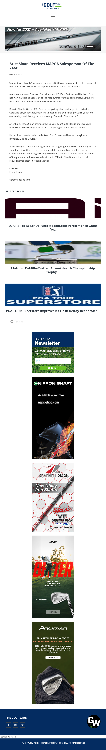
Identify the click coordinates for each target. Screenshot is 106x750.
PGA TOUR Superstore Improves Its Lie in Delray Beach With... (53, 311)
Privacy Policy (33, 742)
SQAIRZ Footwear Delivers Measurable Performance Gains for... (53, 227)
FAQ (22, 742)
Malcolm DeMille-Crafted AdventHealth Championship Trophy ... (53, 270)
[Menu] (53, 18)
